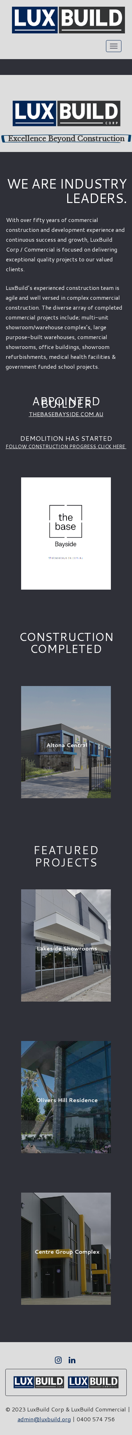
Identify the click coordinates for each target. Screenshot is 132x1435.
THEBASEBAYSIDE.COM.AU (66, 414)
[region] (66, 113)
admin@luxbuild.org (44, 1419)
